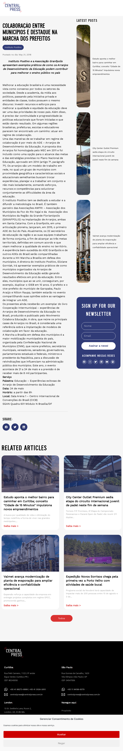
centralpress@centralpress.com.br (26, 694)
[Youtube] (107, 362)
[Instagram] (90, 362)
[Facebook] (84, 362)
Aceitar (61, 734)
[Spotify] (113, 362)
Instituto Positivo (13, 47)
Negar (61, 743)
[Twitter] (96, 362)
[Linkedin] (101, 362)
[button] (6, 427)
